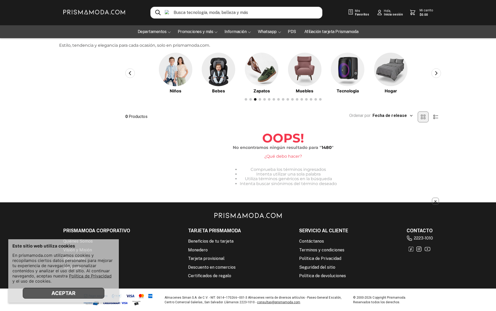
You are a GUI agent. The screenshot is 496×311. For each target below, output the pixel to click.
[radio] (423, 116)
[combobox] (236, 12)
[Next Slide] (436, 73)
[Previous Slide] (130, 73)
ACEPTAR (63, 293)
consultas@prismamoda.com (278, 302)
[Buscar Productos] (158, 12)
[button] (246, 99)
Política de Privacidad (90, 275)
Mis (362, 12)
